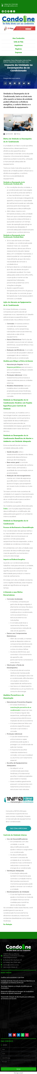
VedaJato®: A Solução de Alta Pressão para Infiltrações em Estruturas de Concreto (18, 997)
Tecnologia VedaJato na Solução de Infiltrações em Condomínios (16, 987)
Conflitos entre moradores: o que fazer (12, 977)
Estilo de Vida (18, 42)
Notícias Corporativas (10, 62)
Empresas (18, 52)
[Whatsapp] (11, 11)
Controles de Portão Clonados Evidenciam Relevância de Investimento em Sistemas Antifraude (18, 981)
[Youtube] (6, 11)
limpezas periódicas (14, 367)
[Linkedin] (8, 11)
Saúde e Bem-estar (23, 62)
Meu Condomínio (19, 38)
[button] (5, 83)
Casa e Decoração (16, 60)
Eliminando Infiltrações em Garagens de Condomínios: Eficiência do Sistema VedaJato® (17, 992)
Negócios (18, 49)
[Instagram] (14, 11)
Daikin (5, 508)
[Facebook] (3, 11)
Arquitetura (18, 45)
